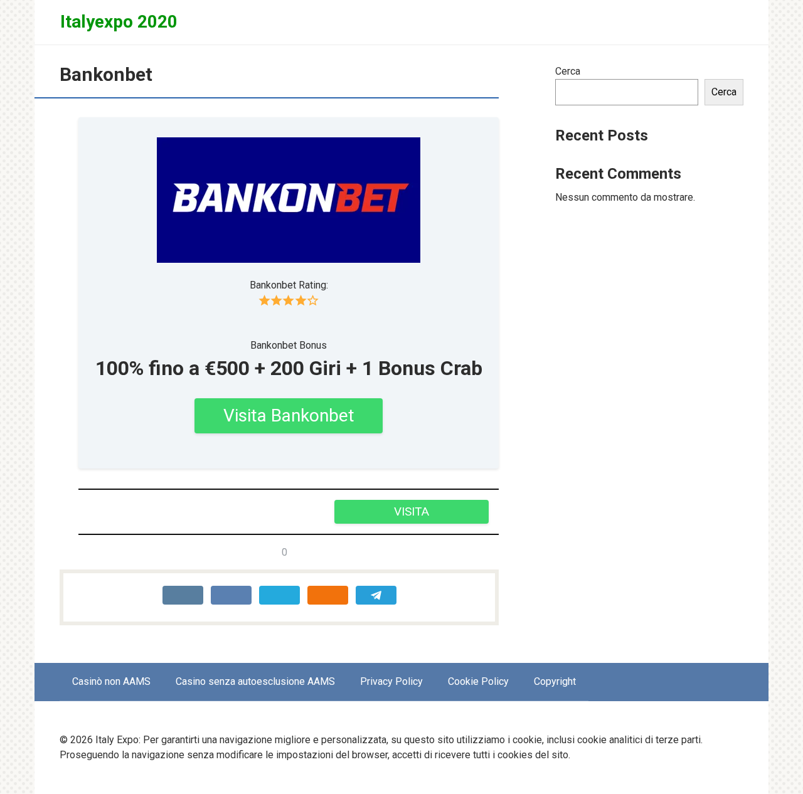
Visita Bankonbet (288, 415)
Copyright (555, 681)
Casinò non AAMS (111, 681)
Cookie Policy (478, 681)
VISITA (411, 511)
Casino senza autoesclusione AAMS (255, 681)
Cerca (567, 71)
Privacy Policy (391, 681)
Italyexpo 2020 (119, 21)
